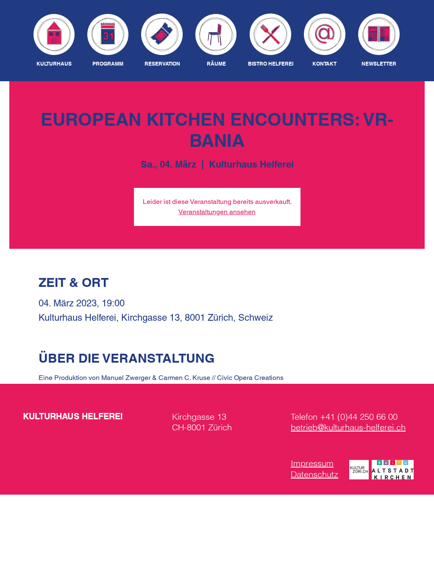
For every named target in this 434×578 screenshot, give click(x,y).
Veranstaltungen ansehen (217, 212)
